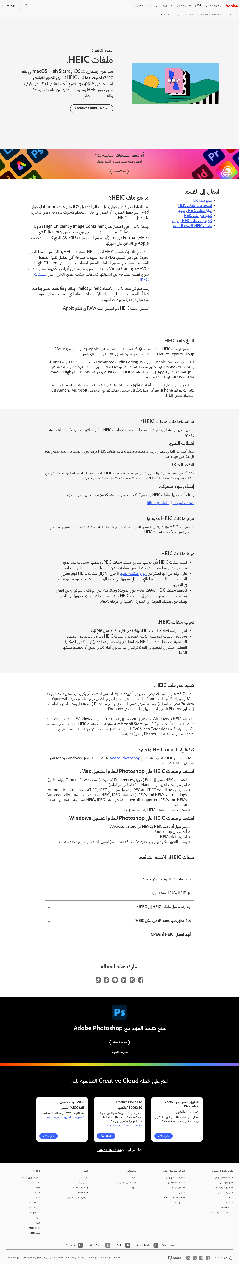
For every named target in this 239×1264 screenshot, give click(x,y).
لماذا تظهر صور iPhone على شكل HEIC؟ (162, 921)
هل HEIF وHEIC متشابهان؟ (171, 894)
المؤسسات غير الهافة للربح (127, 1182)
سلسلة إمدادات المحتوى (176, 1182)
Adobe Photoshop (125, 759)
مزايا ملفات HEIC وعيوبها (195, 211)
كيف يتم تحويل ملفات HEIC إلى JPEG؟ (164, 907)
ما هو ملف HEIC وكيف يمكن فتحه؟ (167, 880)
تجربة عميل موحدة (178, 1187)
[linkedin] (188, 1258)
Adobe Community (79, 1187)
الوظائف (37, 1187)
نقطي (174, 15)
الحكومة (133, 1187)
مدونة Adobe (35, 1233)
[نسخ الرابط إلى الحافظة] (98, 980)
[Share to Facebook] (140, 980)
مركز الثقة (37, 1218)
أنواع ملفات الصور (133, 574)
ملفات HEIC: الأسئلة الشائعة (192, 226)
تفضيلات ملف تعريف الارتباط (53, 1257)
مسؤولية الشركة (34, 1202)
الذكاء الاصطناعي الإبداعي (224, 1177)
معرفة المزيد (119, 1053)
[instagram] (201, 1258)
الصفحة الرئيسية (231, 15)
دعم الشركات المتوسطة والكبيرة (77, 1197)
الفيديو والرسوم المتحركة (225, 1192)
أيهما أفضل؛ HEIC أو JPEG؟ (170, 935)
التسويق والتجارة (165, 6)
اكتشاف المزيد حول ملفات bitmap (170, 503)
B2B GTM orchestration (174, 1197)
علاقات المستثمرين (33, 1208)
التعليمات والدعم (144, 6)
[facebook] (208, 1258)
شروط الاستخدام (71, 1257)
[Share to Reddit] (106, 980)
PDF (231, 1197)
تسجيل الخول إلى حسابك (31, 1177)
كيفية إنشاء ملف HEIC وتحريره (192, 221)
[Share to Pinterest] (115, 980)
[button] (25, 6)
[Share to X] (132, 980)
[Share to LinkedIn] (123, 980)
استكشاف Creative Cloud (91, 108)
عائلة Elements (227, 1208)
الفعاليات (37, 1192)
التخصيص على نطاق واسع (175, 1177)
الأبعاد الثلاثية (228, 1202)
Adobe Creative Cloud (211, 15)
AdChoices (11, 1257)
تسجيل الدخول (12, 6)
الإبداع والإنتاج (180, 1192)
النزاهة (38, 1223)
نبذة (38, 1182)
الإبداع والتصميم (214, 6)
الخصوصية (83, 1257)
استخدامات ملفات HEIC (195, 206)
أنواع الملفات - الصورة (188, 15)
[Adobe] (231, 6)
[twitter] (195, 1258)
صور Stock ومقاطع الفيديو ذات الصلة (219, 1213)
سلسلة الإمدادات (34, 1213)
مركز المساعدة (83, 1177)
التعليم (134, 1177)
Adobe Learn (82, 1192)
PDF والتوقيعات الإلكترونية (190, 6)
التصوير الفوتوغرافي (226, 1182)
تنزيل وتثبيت (83, 1182)
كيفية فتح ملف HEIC (198, 216)
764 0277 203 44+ (109, 1150)
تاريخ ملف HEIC (201, 201)
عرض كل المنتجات (226, 1218)
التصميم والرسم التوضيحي (224, 1187)
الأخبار (38, 1197)
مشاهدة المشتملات (132, 1125)
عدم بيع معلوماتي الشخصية (31, 1257)
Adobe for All (34, 1228)
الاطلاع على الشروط (74, 1117)
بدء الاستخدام (119, 171)
